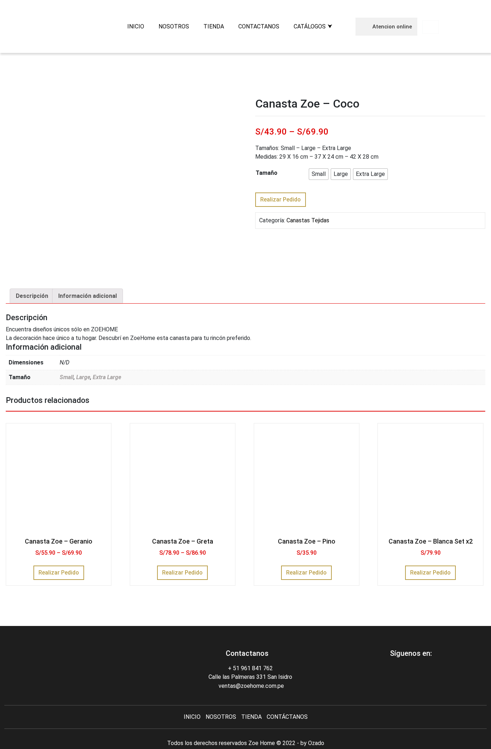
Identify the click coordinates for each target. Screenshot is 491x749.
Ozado (316, 743)
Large (83, 377)
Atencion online (391, 26)
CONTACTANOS (258, 26)
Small (67, 377)
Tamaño (266, 172)
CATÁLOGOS (310, 26)
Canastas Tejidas (307, 220)
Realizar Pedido (280, 199)
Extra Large (107, 377)
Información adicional (87, 295)
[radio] (318, 174)
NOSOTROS (174, 26)
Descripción (32, 295)
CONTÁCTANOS (287, 716)
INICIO (135, 26)
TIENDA (213, 26)
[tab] (32, 296)
